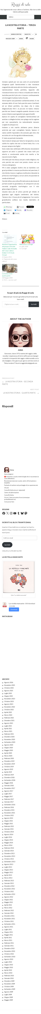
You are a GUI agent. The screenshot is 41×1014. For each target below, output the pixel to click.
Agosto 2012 (8, 897)
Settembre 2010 (9, 957)
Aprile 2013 (8, 875)
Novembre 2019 (9, 764)
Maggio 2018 (8, 783)
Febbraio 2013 (9, 880)
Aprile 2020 (8, 753)
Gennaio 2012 (9, 913)
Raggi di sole (20, 4)
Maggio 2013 (8, 872)
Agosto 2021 (8, 723)
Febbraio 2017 (9, 799)
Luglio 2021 (8, 726)
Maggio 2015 (8, 823)
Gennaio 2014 (9, 851)
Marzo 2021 (8, 731)
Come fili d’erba (9, 495)
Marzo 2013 (8, 878)
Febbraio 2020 (9, 758)
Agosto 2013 (8, 864)
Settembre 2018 (9, 780)
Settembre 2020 (9, 742)
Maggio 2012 (8, 902)
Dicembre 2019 (9, 761)
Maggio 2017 (8, 796)
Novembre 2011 (9, 918)
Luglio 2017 (8, 794)
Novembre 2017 (9, 788)
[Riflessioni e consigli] (27, 239)
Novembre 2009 (9, 984)
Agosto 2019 (8, 769)
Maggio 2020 (8, 750)
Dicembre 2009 (9, 981)
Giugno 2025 (8, 696)
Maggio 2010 (8, 967)
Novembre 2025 (9, 685)
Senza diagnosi (8, 474)
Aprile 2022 (8, 712)
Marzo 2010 (8, 973)
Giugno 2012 (8, 900)
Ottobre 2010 (9, 954)
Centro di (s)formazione (11, 492)
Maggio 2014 (8, 843)
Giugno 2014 (8, 840)
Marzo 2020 (8, 756)
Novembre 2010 (9, 951)
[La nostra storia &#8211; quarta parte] (9, 268)
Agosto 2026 (8, 682)
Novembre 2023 (9, 699)
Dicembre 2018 (9, 777)
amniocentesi (16, 34)
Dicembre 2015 (9, 810)
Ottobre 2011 (9, 921)
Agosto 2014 (8, 834)
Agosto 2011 (8, 927)
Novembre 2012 (9, 889)
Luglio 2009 (8, 994)
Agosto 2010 (8, 959)
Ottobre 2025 (9, 688)
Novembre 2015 (9, 813)
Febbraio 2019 (9, 775)
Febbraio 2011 (9, 943)
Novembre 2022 (9, 707)
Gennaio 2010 (9, 978)
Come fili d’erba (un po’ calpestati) (14, 490)
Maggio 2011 (8, 935)
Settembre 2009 (9, 989)
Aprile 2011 (8, 937)
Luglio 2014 (8, 837)
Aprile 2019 (8, 772)
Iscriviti (33, 304)
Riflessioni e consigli (26, 244)
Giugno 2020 (8, 748)
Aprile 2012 (8, 905)
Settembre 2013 (9, 861)
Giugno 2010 (8, 965)
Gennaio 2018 (9, 785)
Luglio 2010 (8, 962)
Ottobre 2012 (9, 891)
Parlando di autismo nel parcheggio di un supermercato (21, 485)
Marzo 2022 (8, 715)
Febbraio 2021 (9, 734)
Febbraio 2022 (9, 718)
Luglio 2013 (8, 867)
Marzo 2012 (8, 908)
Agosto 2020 (8, 745)
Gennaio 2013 (9, 883)
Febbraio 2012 (9, 910)
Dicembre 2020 (9, 737)
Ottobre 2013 (9, 859)
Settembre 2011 (9, 924)
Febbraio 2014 (9, 848)
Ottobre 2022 (9, 709)
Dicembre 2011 (9, 916)
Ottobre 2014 (9, 832)
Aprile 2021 (8, 728)
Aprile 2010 (8, 970)
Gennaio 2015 (9, 829)
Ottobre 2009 (9, 986)
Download (14, 609)
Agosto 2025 (8, 691)
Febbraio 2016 (9, 807)
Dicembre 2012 (9, 886)
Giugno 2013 (8, 870)
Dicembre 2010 (9, 948)
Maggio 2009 (8, 1000)
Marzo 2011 (8, 940)
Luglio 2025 (8, 693)
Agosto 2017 (8, 791)
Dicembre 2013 (9, 853)
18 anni (6, 488)
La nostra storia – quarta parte (21, 393)
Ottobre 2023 (9, 701)
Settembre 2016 (9, 805)
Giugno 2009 (8, 997)
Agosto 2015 (8, 818)
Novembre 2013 (9, 856)
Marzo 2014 (8, 845)
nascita (27, 34)
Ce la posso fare (9, 502)
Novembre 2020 (9, 739)
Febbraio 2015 (9, 826)
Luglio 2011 (8, 929)
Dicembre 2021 (9, 720)
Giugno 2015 (8, 821)
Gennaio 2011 (9, 946)
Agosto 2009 (8, 992)
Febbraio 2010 (9, 975)
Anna (21, 38)
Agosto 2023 (8, 704)
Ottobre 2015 (9, 815)
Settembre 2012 (9, 894)
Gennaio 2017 (9, 802)
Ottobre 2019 (9, 766)
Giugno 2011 (8, 932)
